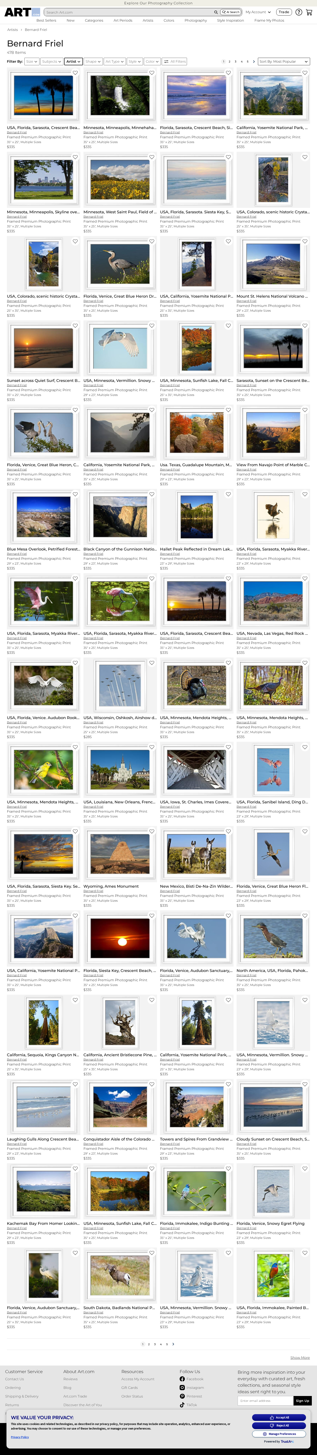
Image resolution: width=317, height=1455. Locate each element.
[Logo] (22, 12)
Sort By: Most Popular (278, 61)
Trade (284, 12)
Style (133, 61)
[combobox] (128, 12)
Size (29, 61)
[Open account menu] (269, 12)
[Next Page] (253, 61)
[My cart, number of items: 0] (309, 12)
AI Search (233, 12)
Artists (12, 30)
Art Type (113, 61)
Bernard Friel (36, 30)
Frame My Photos (269, 20)
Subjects (49, 61)
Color (150, 61)
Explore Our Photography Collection (158, 3)
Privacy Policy (20, 1437)
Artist (71, 61)
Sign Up (302, 1401)
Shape (91, 61)
